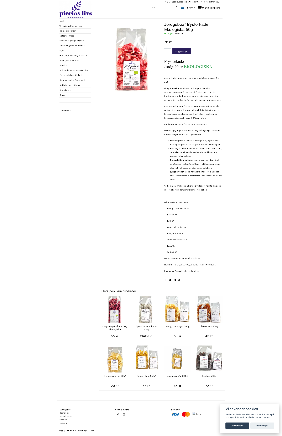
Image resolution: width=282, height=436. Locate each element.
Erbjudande (64, 90)
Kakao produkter (67, 31)
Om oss (63, 419)
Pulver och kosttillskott (70, 75)
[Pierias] (75, 8)
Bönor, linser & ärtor (69, 60)
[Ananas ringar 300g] (177, 359)
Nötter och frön (66, 36)
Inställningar (262, 425)
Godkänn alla (237, 425)
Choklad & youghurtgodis (71, 40)
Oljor (61, 50)
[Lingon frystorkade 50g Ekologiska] (114, 309)
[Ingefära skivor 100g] (114, 359)
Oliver (62, 95)
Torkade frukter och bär (70, 26)
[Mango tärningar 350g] (177, 309)
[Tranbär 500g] (209, 359)
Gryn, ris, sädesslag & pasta (73, 55)
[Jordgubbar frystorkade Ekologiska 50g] (130, 60)
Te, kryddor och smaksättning (73, 70)
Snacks (63, 65)
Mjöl (61, 21)
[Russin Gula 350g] (146, 359)
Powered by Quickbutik (86, 430)
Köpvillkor (64, 413)
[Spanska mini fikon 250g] (146, 309)
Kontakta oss (66, 416)
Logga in (191, 8)
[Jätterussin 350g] (209, 309)
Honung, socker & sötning (72, 80)
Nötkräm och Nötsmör (70, 85)
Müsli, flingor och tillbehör (71, 45)
